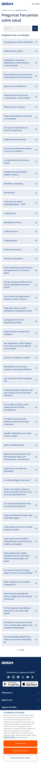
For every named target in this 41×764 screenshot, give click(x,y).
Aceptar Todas (20, 743)
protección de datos (21, 737)
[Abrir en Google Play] (11, 684)
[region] (20, 737)
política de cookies (8, 737)
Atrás (22, 650)
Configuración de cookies (20, 758)
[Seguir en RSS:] (8, 677)
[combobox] (17, 28)
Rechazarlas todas (20, 750)
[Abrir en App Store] (29, 684)
